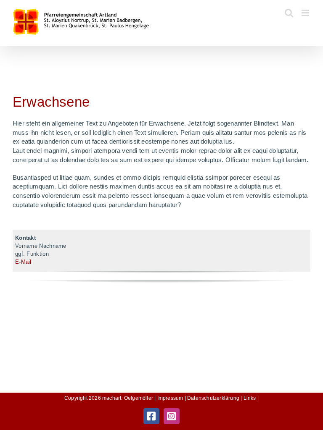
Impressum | (172, 398)
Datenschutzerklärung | (215, 398)
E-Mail (23, 262)
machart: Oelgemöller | (129, 398)
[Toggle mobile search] (289, 12)
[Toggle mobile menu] (306, 12)
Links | (251, 398)
